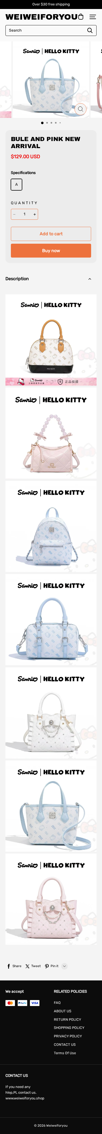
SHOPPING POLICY (69, 1028)
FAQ (57, 1003)
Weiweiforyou (32, 17)
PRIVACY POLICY (68, 1036)
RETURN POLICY (67, 1019)
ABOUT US (62, 1011)
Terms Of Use (65, 1053)
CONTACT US (65, 1045)
